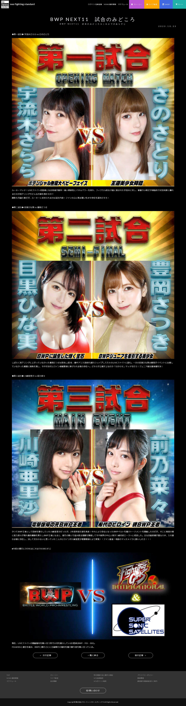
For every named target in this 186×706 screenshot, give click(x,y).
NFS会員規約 (98, 678)
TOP (8, 675)
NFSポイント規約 (100, 681)
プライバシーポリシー (145, 675)
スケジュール (123, 4)
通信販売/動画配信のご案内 (147, 681)
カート (180, 4)
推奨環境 (140, 678)
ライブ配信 (153, 4)
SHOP (167, 4)
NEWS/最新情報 (110, 4)
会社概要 (53, 681)
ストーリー (138, 4)
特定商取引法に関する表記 (103, 675)
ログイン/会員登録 (95, 4)
